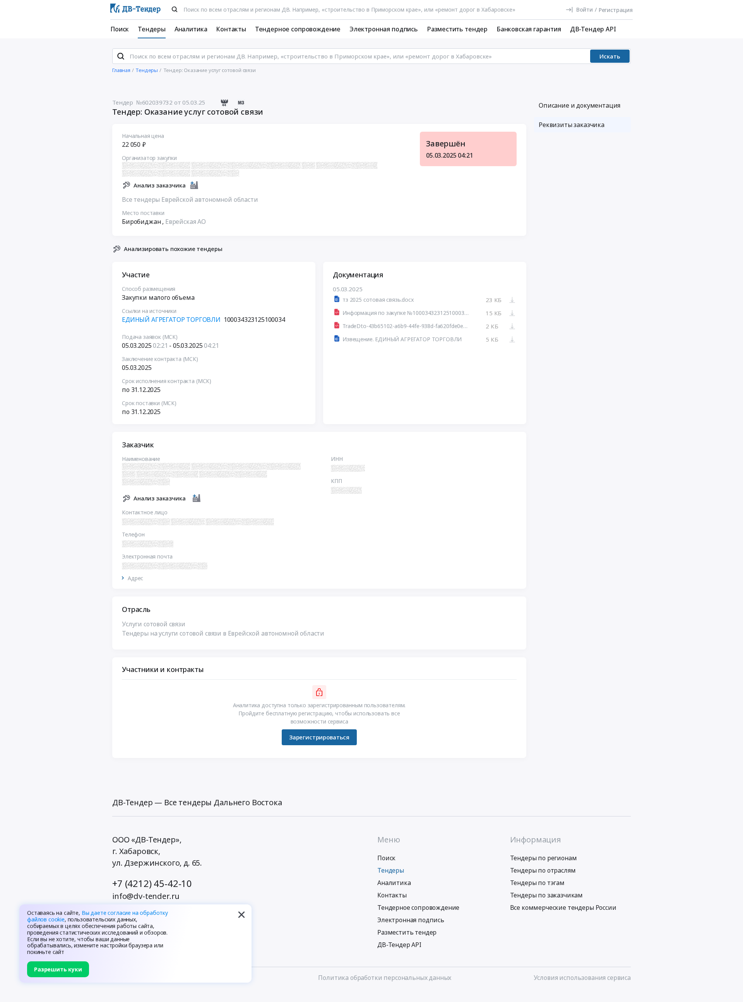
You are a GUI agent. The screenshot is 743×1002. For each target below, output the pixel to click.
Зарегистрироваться (319, 737)
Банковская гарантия (528, 29)
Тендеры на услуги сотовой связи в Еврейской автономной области (223, 633)
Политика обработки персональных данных (384, 977)
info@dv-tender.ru (146, 896)
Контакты (231, 29)
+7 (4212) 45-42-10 (152, 883)
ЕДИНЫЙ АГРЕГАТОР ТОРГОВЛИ (171, 319)
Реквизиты (571, 124)
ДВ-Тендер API (593, 29)
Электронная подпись (383, 29)
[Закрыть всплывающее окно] (241, 914)
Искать (609, 56)
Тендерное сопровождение (298, 29)
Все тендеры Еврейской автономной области (190, 199)
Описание (579, 105)
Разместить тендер (457, 29)
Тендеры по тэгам (537, 882)
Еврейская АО (185, 221)
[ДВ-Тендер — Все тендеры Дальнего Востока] (135, 10)
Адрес (135, 578)
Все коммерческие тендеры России (563, 907)
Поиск (119, 29)
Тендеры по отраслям (543, 870)
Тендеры (152, 29)
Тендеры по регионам (543, 858)
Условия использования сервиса (582, 977)
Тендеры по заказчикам (546, 895)
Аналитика (191, 29)
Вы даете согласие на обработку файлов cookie (97, 916)
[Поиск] (174, 9)
